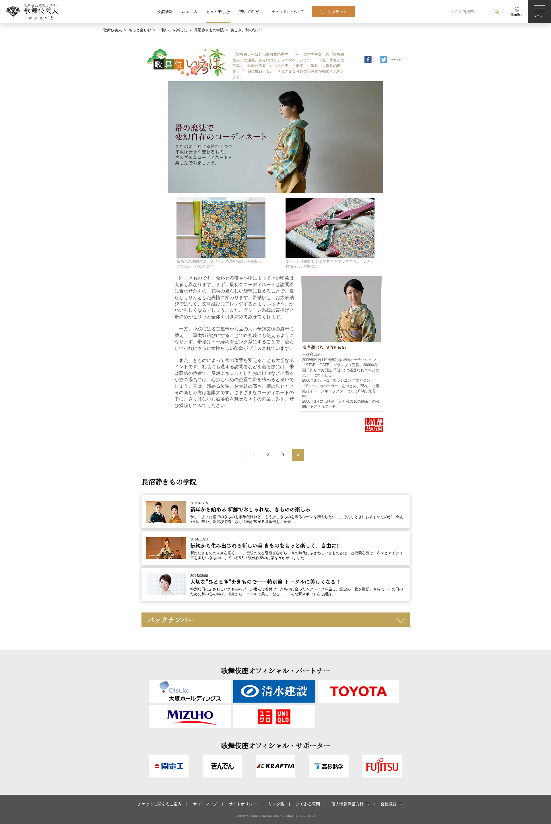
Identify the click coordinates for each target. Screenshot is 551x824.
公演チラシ (337, 11)
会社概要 (389, 804)
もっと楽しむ (218, 11)
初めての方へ (251, 11)
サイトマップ (205, 804)
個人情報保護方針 (347, 804)
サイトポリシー (243, 804)
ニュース (189, 11)
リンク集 (276, 804)
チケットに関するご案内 (159, 804)
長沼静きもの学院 (209, 30)
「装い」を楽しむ (172, 30)
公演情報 (165, 11)
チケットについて (287, 11)
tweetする (396, 59)
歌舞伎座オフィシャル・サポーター (275, 745)
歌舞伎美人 (112, 30)
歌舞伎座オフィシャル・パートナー (275, 670)
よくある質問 (308, 804)
